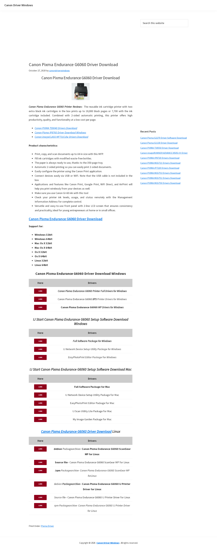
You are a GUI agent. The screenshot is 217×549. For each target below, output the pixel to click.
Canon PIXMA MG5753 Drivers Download (160, 172)
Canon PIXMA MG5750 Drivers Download (160, 183)
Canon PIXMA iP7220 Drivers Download (159, 167)
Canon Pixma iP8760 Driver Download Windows (60, 132)
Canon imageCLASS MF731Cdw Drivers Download (61, 137)
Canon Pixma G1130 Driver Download (158, 142)
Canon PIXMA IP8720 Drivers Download (159, 157)
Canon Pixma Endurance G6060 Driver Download (65, 219)
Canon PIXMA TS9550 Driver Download (159, 147)
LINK (40, 291)
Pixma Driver (47, 525)
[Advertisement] (94, 41)
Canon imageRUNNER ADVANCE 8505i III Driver (164, 152)
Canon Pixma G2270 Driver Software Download (163, 137)
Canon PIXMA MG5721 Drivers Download (160, 162)
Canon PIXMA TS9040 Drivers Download (56, 128)
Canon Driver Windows (18, 5)
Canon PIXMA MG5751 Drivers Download (160, 177)
